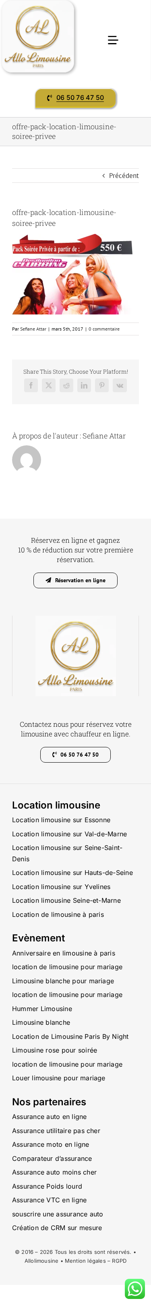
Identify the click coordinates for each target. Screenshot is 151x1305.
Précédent (124, 175)
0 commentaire (104, 329)
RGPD (119, 1260)
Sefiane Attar (33, 329)
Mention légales (85, 1260)
